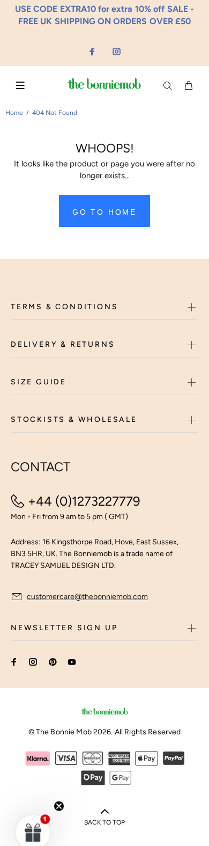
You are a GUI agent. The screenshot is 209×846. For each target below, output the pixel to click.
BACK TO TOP (104, 822)
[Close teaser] (59, 790)
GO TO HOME (104, 212)
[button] (33, 815)
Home (14, 112)
